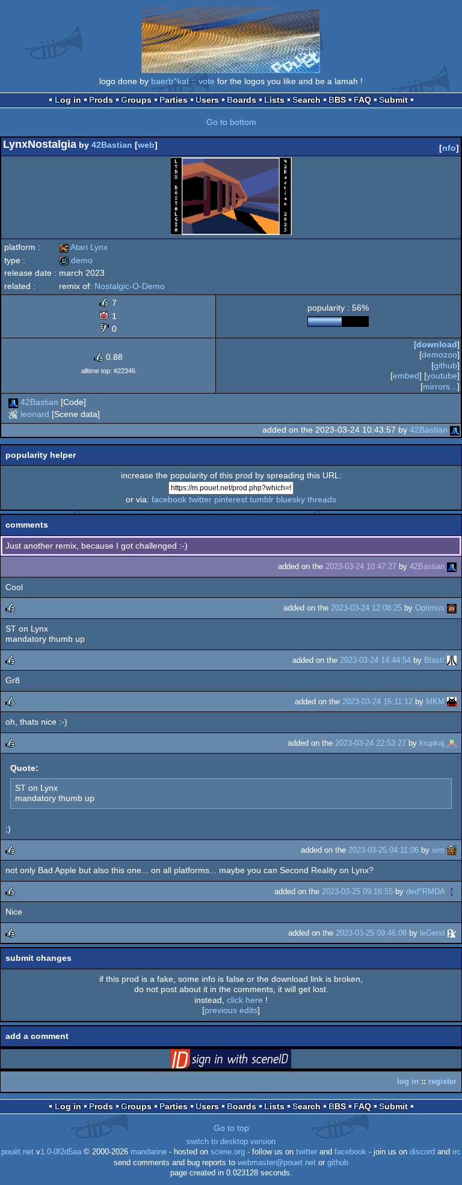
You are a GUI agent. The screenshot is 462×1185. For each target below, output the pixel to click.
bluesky (290, 499)
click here (245, 1000)
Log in (68, 100)
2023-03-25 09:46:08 (371, 932)
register (442, 1081)
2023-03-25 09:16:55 (357, 891)
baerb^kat (170, 81)
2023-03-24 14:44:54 (375, 660)
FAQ (362, 100)
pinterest (230, 499)
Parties (173, 100)
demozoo (439, 354)
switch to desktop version (231, 1142)
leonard (34, 414)
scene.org (228, 1152)
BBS (337, 100)
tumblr (262, 499)
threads (321, 499)
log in (408, 1081)
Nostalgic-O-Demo (129, 286)
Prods (101, 100)
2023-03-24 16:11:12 (377, 701)
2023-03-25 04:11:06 (383, 849)
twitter (200, 499)
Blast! (434, 660)
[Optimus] (452, 607)
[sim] (452, 849)
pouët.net (17, 1152)
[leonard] (13, 414)
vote (207, 81)
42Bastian (111, 145)
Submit (393, 100)
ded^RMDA (425, 891)
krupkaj (432, 743)
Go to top (231, 1128)
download (436, 344)
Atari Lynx (83, 247)
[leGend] (452, 932)
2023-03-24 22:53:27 (370, 743)
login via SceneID (249, 1061)
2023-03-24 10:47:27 (360, 566)
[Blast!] (452, 660)
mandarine (149, 1152)
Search (306, 100)
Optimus (430, 607)
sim (438, 849)
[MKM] (452, 701)
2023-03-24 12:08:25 (366, 607)
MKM (435, 701)
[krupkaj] (452, 743)
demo (76, 260)
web (146, 145)
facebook (169, 499)
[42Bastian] (13, 402)
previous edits (231, 1010)
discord (422, 1152)
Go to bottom (231, 122)
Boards (241, 100)
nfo (449, 148)
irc (456, 1152)
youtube (442, 375)
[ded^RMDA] (452, 891)
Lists (274, 100)
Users (207, 100)
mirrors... (440, 386)
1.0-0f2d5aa (60, 1152)
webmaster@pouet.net (277, 1163)
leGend (432, 932)
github (445, 365)
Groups (136, 100)
